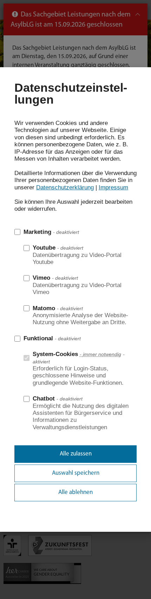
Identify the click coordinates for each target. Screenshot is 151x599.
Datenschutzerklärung (65, 187)
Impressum (113, 187)
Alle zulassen (76, 454)
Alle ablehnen (75, 492)
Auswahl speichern (75, 473)
